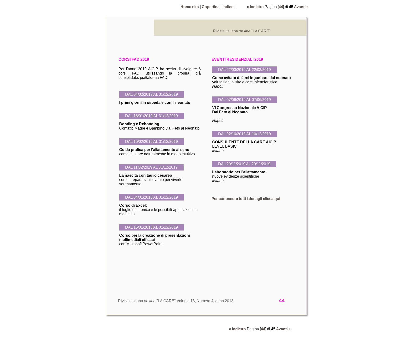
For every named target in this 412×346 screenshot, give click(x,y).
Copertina (211, 7)
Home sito (189, 7)
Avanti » (301, 7)
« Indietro (255, 7)
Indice (227, 7)
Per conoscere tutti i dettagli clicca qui (245, 199)
